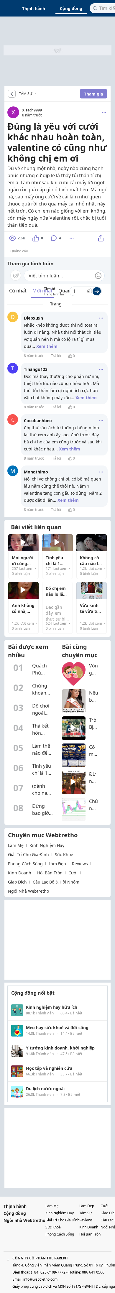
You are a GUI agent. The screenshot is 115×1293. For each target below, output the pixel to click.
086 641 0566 (93, 1272)
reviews (80, 863)
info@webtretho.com (40, 1279)
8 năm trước (34, 355)
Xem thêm (47, 346)
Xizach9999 (32, 110)
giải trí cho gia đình (28, 854)
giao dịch (17, 882)
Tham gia (93, 94)
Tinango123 (35, 369)
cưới (73, 873)
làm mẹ (16, 845)
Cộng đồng (71, 8)
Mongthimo (36, 472)
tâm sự (85, 1212)
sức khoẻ (64, 854)
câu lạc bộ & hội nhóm (56, 882)
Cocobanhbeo (38, 420)
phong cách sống (25, 863)
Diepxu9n (33, 318)
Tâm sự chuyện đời (37, 93)
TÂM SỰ (25, 93)
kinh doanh (19, 873)
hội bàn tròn (50, 873)
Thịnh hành (33, 8)
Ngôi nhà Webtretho (24, 1220)
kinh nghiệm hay (46, 845)
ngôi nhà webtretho (28, 891)
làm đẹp (57, 863)
